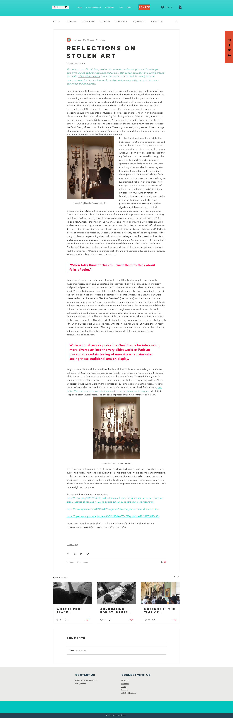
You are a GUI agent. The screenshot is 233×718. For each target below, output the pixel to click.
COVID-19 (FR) (121, 21)
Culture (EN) (71, 21)
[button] (180, 7)
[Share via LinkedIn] (81, 553)
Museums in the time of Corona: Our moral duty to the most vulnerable (159, 610)
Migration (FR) (156, 21)
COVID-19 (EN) (88, 21)
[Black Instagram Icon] (229, 40)
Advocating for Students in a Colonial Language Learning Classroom (114, 610)
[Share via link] (87, 553)
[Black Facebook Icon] (229, 45)
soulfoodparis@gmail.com (86, 680)
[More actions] (164, 39)
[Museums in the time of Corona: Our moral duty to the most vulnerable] (160, 593)
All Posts (56, 21)
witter (124, 687)
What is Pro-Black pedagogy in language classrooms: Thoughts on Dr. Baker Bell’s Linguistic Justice (69, 610)
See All (177, 577)
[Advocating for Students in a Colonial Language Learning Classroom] (116, 593)
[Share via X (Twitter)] (74, 553)
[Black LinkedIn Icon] (229, 55)
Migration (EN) (139, 21)
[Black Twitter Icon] (229, 50)
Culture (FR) (105, 21)
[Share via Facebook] (68, 553)
